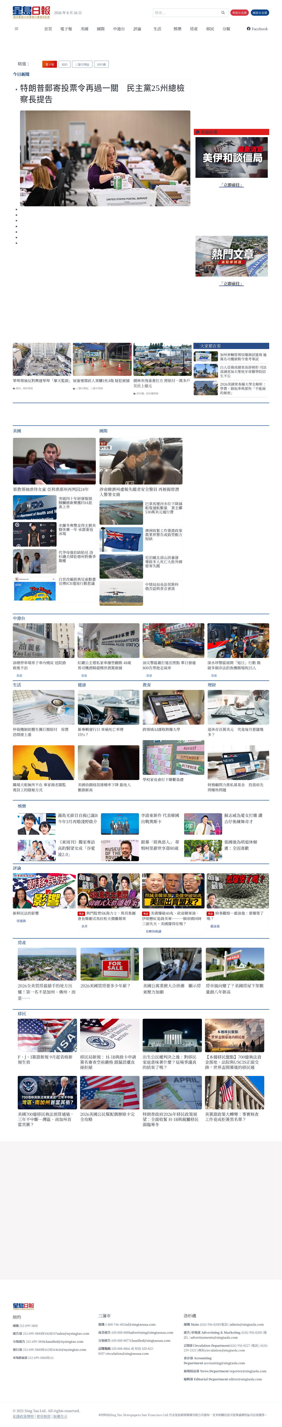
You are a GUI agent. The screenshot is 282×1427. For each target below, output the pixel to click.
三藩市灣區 (82, 388)
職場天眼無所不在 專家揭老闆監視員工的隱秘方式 (39, 787)
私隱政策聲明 (23, 1416)
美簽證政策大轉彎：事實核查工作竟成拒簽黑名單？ (232, 1116)
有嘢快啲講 (153, 931)
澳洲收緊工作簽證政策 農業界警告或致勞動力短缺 (163, 534)
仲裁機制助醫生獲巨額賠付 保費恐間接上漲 (41, 732)
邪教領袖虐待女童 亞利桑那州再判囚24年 (51, 489)
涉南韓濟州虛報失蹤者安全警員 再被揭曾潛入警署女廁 (139, 492)
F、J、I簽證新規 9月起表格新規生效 (45, 1059)
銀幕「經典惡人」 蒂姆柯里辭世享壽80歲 (160, 845)
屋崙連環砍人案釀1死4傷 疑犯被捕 (101, 380)
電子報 (66, 28)
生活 (17, 685)
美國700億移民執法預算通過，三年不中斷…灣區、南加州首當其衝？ (46, 1119)
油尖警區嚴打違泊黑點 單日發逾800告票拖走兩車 (169, 665)
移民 (210, 28)
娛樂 (177, 28)
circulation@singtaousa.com (127, 1353)
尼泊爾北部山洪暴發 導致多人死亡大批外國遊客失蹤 (163, 561)
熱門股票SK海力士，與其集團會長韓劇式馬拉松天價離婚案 (107, 916)
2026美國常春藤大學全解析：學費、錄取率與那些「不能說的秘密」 (243, 388)
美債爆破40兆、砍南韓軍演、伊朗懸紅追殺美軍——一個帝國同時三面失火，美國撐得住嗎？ (171, 918)
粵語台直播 (239, 13)
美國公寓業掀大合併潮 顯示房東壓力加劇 (172, 989)
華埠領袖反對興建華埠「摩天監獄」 (42, 380)
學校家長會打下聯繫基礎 (163, 779)
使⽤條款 (44, 1416)
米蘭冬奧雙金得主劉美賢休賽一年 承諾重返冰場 (77, 529)
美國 (84, 28)
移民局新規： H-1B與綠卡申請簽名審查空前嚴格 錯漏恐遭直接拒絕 (108, 1062)
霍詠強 (215, 926)
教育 (147, 685)
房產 (194, 28)
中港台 (119, 28)
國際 (101, 28)
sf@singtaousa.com (141, 1324)
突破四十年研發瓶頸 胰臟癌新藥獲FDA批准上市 (75, 502)
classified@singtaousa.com (150, 1340)
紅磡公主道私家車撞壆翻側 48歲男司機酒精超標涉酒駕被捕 (104, 665)
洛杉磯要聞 (152, 393)
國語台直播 (260, 13)
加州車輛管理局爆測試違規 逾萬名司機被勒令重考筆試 (243, 356)
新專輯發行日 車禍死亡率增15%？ (100, 732)
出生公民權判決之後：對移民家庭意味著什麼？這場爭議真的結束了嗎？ (169, 1062)
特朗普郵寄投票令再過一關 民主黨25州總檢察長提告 (102, 94)
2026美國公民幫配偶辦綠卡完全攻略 (107, 1116)
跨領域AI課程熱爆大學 (161, 729)
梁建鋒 (21, 921)
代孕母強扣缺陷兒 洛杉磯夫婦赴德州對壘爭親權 (77, 556)
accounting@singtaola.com (224, 1363)
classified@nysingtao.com (63, 1341)
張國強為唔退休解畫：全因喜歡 (240, 845)
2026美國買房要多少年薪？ (106, 986)
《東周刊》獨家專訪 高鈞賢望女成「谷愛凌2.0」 (76, 848)
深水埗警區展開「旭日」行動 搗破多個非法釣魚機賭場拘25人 (234, 665)
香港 (19, 675)
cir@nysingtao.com (71, 1349)
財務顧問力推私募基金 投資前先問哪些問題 (235, 787)
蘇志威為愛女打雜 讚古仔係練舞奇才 (243, 818)
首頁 (48, 28)
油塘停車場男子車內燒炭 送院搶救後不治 (39, 665)
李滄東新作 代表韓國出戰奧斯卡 (160, 818)
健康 (82, 685)
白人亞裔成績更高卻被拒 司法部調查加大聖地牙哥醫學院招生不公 (243, 371)
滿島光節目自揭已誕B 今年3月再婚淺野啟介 (78, 818)
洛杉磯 (140, 393)
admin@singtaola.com (247, 1324)
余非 (84, 926)
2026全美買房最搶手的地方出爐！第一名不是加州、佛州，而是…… (47, 992)
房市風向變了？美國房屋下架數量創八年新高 (235, 989)
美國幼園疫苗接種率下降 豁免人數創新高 (104, 787)
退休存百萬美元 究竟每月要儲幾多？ (235, 732)
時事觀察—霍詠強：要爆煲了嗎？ (235, 916)
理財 (212, 685)
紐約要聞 (28, 388)
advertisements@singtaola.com (214, 1337)
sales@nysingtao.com (73, 1333)
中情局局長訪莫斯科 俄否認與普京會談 (162, 586)
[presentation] (105, 158)
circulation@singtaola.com (225, 1350)
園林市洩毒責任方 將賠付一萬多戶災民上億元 (161, 383)
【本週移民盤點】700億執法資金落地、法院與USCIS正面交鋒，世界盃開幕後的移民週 (233, 1062)
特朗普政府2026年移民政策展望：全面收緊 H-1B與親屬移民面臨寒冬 (171, 1119)
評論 (17, 868)
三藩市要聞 (96, 388)
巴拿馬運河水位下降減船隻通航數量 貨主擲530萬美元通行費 (163, 507)
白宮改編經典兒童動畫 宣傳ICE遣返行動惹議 (77, 581)
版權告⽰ (60, 1416)
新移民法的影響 (26, 913)
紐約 (18, 388)
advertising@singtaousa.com (151, 1332)
